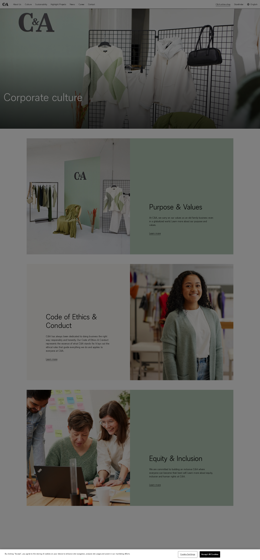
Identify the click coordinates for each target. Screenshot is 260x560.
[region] (130, 554)
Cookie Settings (187, 554)
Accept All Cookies (209, 554)
